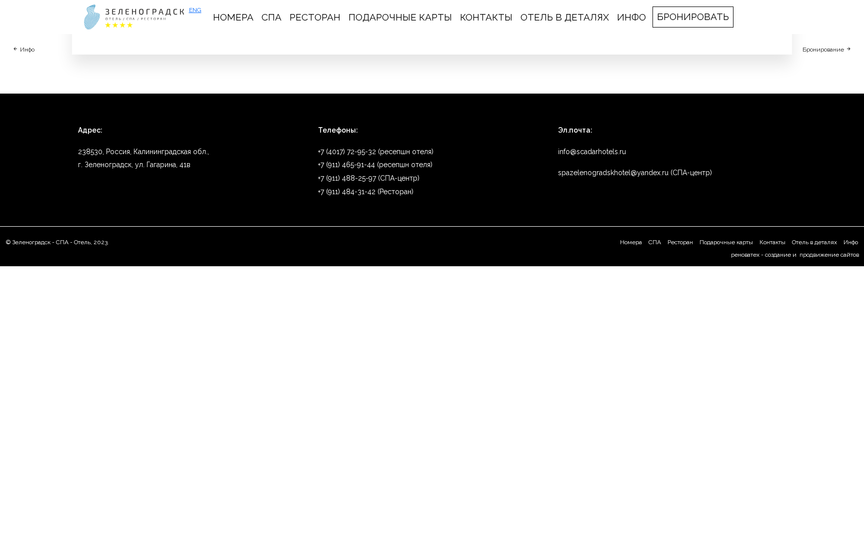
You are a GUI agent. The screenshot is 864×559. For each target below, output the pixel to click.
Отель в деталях (564, 17)
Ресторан (315, 17)
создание (778, 254)
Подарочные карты (400, 17)
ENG (195, 10)
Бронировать (693, 16)
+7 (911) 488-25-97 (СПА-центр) (369, 178)
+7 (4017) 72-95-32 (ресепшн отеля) (376, 152)
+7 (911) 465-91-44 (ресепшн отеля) (375, 165)
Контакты (486, 17)
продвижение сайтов (828, 254)
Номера (233, 17)
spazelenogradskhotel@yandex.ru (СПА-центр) (635, 173)
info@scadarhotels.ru (592, 152)
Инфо (631, 17)
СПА (272, 17)
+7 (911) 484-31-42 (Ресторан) (366, 192)
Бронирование (824, 49)
